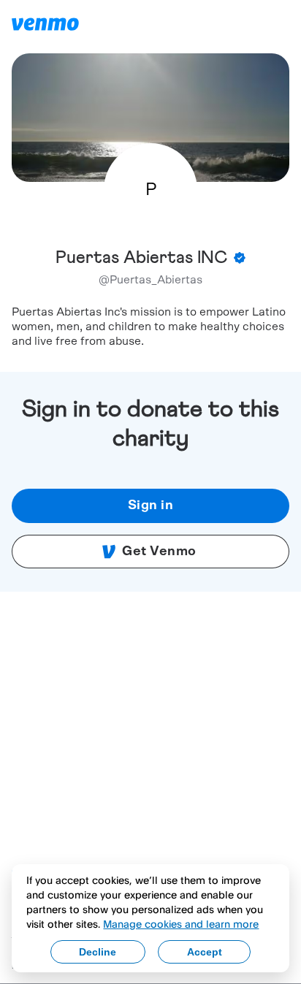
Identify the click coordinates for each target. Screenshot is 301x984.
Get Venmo (159, 551)
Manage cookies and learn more (181, 924)
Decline (97, 952)
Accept (204, 952)
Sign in (151, 505)
